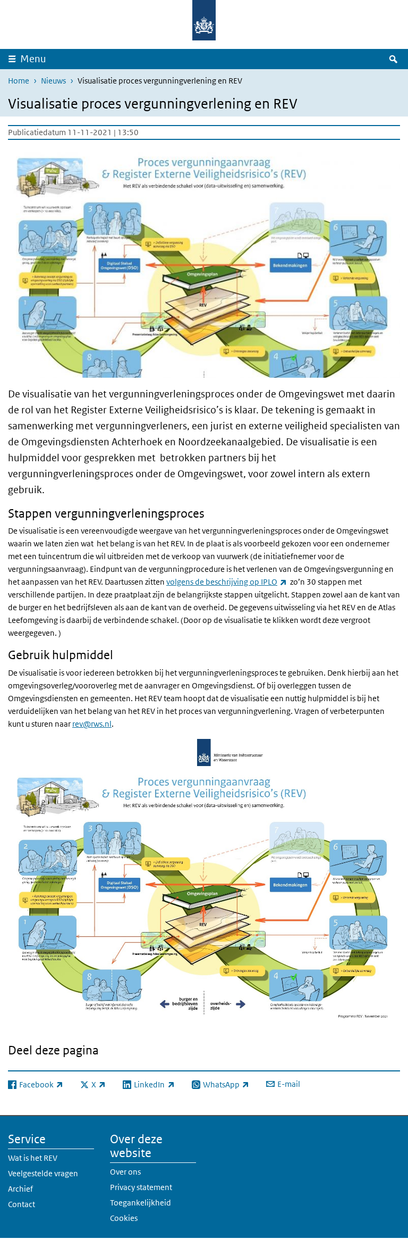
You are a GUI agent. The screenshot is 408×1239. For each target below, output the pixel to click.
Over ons (125, 1172)
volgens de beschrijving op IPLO (226, 582)
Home (18, 81)
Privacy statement (141, 1187)
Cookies (124, 1218)
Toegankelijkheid (140, 1203)
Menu (33, 59)
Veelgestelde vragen (43, 1173)
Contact (21, 1204)
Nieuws (53, 81)
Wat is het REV (32, 1158)
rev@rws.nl (92, 724)
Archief (20, 1189)
